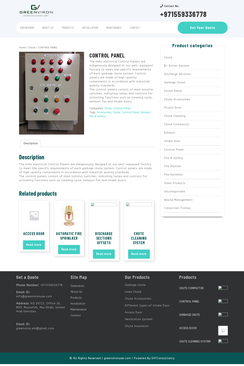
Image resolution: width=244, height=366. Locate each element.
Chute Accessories (177, 99)
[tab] (31, 143)
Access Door (173, 107)
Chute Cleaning (175, 116)
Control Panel (122, 108)
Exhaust (146, 112)
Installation (90, 27)
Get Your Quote (202, 28)
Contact (135, 27)
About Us (48, 27)
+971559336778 (183, 13)
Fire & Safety (97, 116)
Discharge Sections (177, 74)
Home (22, 47)
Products (68, 27)
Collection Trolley (177, 208)
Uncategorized (174, 191)
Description (31, 143)
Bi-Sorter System (176, 65)
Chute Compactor (176, 124)
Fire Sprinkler (173, 174)
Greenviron (27, 27)
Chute (32, 47)
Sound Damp (173, 90)
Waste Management (178, 200)
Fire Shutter (172, 166)
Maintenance (114, 27)
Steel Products (175, 183)
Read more (34, 244)
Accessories (104, 112)
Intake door (172, 141)
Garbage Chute (174, 82)
